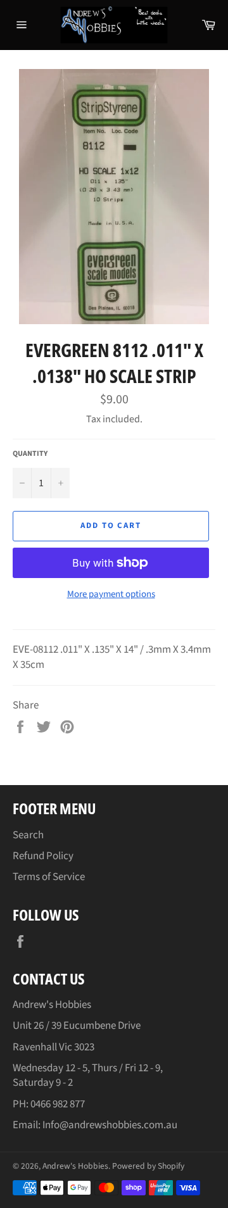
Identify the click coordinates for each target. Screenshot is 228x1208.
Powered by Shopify (148, 1166)
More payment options (111, 594)
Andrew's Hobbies (75, 1166)
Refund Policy (43, 856)
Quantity (30, 454)
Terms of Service (49, 876)
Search (28, 835)
